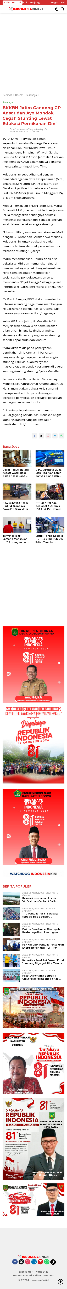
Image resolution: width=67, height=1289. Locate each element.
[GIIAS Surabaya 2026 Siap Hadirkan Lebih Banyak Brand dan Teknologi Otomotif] (50, 458)
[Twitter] (21, 1262)
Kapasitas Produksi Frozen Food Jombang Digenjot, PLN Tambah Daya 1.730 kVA (43, 962)
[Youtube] (40, 1262)
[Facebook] (15, 1262)
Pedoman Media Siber (27, 1275)
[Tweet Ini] (41, 435)
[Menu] (5, 9)
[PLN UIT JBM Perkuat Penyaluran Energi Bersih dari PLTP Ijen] (11, 944)
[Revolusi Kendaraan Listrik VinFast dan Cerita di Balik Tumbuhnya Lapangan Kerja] (11, 898)
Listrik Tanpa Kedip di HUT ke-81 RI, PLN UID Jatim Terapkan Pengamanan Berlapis (50, 539)
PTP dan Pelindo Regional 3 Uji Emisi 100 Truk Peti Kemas (49, 506)
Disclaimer (25, 1271)
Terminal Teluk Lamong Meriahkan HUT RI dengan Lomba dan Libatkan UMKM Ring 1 (17, 539)
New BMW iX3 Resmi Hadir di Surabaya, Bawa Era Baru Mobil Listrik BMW (16, 506)
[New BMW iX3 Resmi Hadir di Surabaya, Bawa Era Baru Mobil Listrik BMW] (17, 492)
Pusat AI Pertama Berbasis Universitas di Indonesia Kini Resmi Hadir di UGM (40, 977)
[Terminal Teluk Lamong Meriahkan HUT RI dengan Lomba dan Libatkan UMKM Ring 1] (17, 525)
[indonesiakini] (25, 9)
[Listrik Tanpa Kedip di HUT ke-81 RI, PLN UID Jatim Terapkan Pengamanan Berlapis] (50, 525)
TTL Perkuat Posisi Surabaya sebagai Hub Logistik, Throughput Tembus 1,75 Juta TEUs (41, 915)
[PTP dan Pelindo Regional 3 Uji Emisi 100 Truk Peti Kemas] (50, 492)
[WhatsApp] (46, 1262)
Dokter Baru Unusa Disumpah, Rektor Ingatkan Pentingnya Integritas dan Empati (41, 931)
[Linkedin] (34, 1262)
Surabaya (8, 102)
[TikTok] (53, 1262)
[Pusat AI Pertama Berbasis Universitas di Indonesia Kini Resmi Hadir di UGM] (11, 975)
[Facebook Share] (34, 435)
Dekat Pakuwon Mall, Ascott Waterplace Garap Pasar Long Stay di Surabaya (16, 473)
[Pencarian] (62, 9)
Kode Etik (42, 1271)
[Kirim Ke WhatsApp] (61, 435)
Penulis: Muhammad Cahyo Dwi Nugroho (28, 129)
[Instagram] (27, 1262)
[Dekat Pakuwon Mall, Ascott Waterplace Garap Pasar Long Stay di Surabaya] (17, 458)
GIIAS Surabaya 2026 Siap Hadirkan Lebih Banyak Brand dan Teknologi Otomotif (49, 473)
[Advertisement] (33, 46)
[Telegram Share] (55, 435)
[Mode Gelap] (57, 9)
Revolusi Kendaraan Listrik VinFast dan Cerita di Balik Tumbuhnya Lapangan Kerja (40, 900)
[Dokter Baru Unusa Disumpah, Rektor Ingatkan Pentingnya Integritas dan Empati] (11, 929)
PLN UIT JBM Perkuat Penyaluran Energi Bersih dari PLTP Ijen (43, 946)
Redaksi (49, 1275)
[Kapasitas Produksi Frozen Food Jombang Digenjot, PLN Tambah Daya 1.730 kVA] (11, 960)
